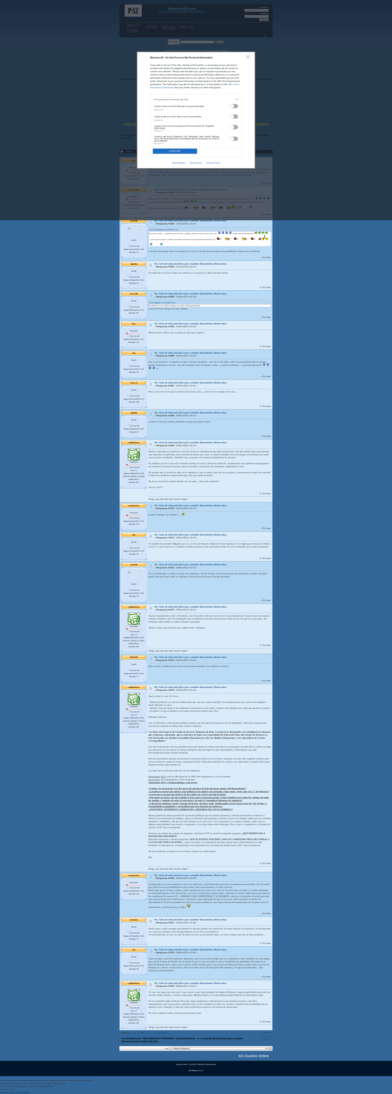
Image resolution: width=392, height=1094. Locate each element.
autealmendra (133, 506)
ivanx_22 (133, 383)
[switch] (234, 106)
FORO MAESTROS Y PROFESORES (158, 1038)
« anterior (267, 1036)
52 (135, 1032)
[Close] (249, 58)
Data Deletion (178, 163)
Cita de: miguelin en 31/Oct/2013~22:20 (162, 303)
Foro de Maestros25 (131, 1038)
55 (146, 1032)
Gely (134, 353)
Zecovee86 (134, 294)
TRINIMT (134, 657)
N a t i (201, 1070)
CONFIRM (175, 151)
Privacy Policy (213, 163)
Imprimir (267, 1032)
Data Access (196, 163)
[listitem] (196, 99)
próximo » (267, 1039)
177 (155, 1032)
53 (138, 1032)
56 (149, 1032)
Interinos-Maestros (185, 1038)
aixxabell (133, 221)
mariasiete (134, 920)
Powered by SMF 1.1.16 (183, 1064)
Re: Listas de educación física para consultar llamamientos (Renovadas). (191, 220)
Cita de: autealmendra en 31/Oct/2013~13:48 (163, 230)
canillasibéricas (134, 443)
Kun (134, 324)
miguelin (133, 264)
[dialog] (196, 110)
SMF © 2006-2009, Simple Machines (204, 1064)
